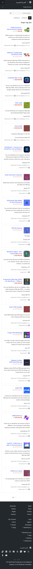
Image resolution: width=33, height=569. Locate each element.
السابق (19, 497)
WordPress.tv (26, 527)
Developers (28, 525)
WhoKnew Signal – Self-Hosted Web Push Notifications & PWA (14, 252)
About (29, 506)
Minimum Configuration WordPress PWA (14, 53)
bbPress (28, 538)
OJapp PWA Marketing (14, 333)
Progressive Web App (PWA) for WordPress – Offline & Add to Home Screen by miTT (12, 280)
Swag (13, 527)
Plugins (14, 511)
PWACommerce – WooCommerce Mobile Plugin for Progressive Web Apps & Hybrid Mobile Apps (13, 28)
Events (14, 522)
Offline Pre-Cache (16, 471)
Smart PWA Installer (15, 307)
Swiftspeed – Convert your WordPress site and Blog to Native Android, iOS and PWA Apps (12, 148)
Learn (29, 519)
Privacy (29, 514)
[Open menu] (2, 2)
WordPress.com (26, 532)
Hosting (29, 511)
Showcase (13, 506)
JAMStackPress (17, 415)
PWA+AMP (18, 103)
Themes (13, 509)
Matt (29, 535)
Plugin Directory (27, 7)
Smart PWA (18, 126)
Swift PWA (18, 388)
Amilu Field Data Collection (13, 175)
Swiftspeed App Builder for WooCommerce (14, 201)
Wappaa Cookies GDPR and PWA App (15, 361)
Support (29, 522)
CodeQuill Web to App (15, 78)
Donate (13, 525)
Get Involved (12, 519)
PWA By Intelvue (17, 228)
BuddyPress (27, 541)
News (29, 509)
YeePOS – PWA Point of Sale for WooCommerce (14, 444)
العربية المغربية (24, 548)
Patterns (13, 514)
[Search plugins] (10, 13)
